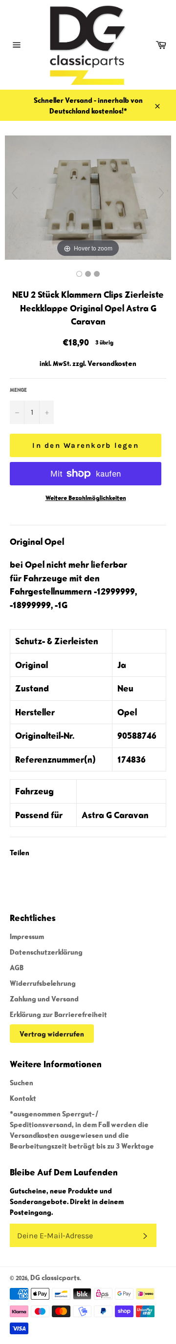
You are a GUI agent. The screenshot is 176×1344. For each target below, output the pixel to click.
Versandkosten (112, 363)
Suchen (21, 1082)
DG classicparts (55, 1277)
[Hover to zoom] (88, 197)
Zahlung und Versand (44, 998)
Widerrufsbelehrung (43, 983)
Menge (18, 389)
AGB (16, 967)
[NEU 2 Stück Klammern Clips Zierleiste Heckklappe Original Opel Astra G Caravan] (79, 274)
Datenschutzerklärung (46, 952)
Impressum (27, 936)
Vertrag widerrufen (52, 1033)
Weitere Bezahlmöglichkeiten (85, 498)
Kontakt (23, 1098)
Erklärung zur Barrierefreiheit (58, 1014)
